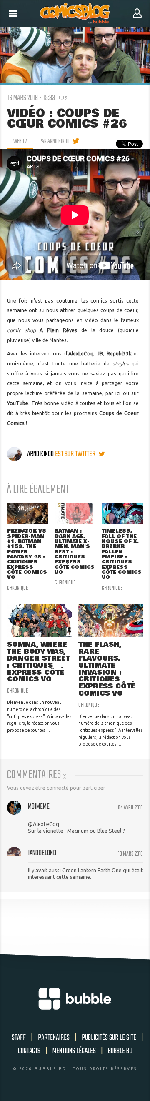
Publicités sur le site (109, 1037)
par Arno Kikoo (55, 141)
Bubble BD (120, 1051)
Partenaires (54, 1037)
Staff (19, 1037)
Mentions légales (74, 1051)
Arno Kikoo (40, 454)
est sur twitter (76, 454)
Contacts (29, 1051)
